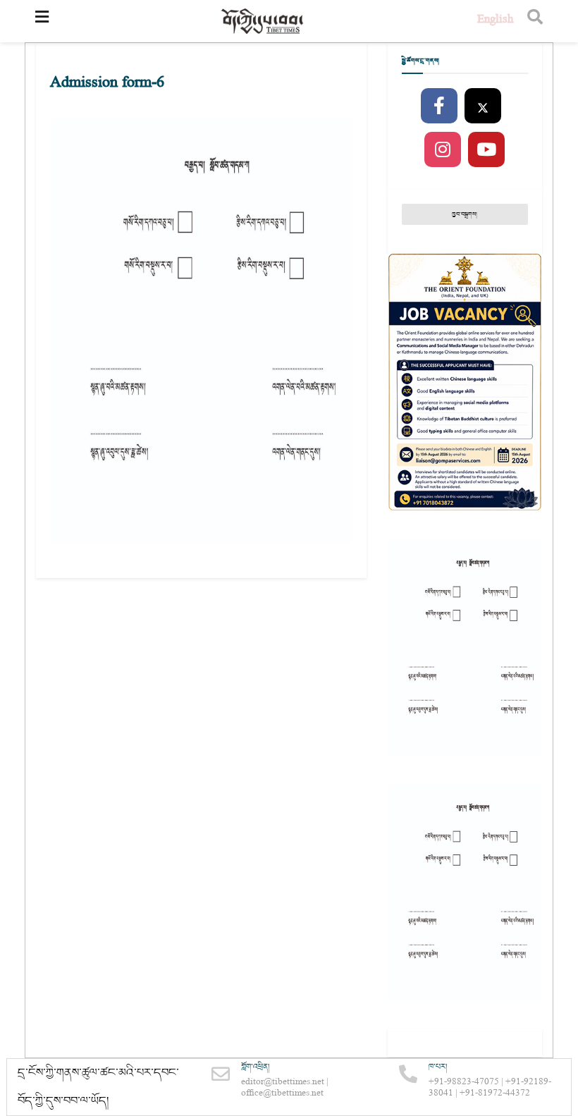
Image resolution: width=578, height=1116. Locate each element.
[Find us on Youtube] (486, 150)
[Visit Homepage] (263, 21)
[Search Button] (535, 21)
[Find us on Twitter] (483, 106)
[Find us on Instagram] (442, 150)
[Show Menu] (42, 21)
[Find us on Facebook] (439, 106)
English (495, 21)
